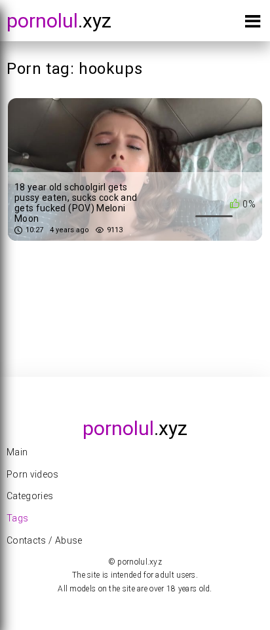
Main (17, 452)
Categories (30, 496)
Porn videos (33, 474)
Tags (17, 518)
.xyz (59, 20)
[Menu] (252, 24)
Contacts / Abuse (45, 540)
